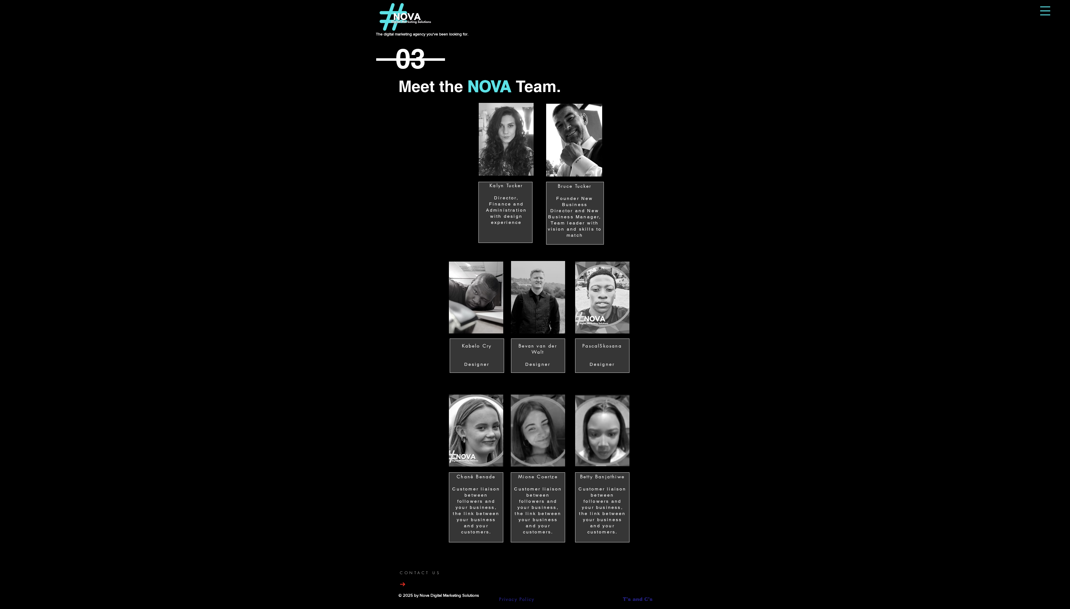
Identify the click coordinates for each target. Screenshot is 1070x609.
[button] (1045, 10)
